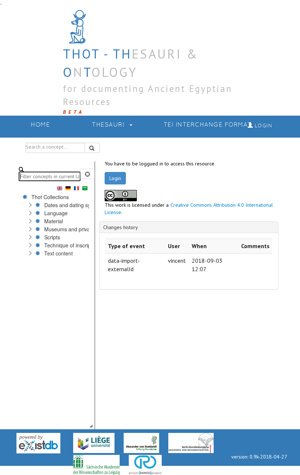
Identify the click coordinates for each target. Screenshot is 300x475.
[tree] (55, 310)
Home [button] (40, 125)
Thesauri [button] (109, 125)
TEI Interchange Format (208, 125)
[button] (30, 204)
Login (115, 178)
